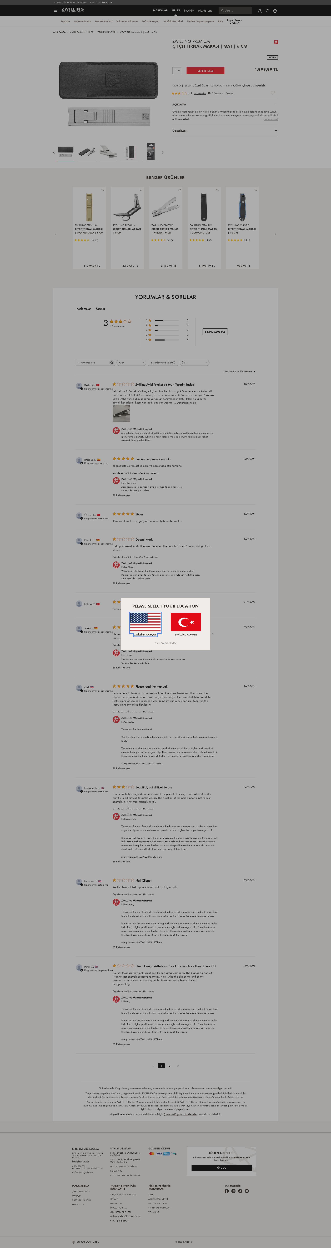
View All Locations (165, 642)
